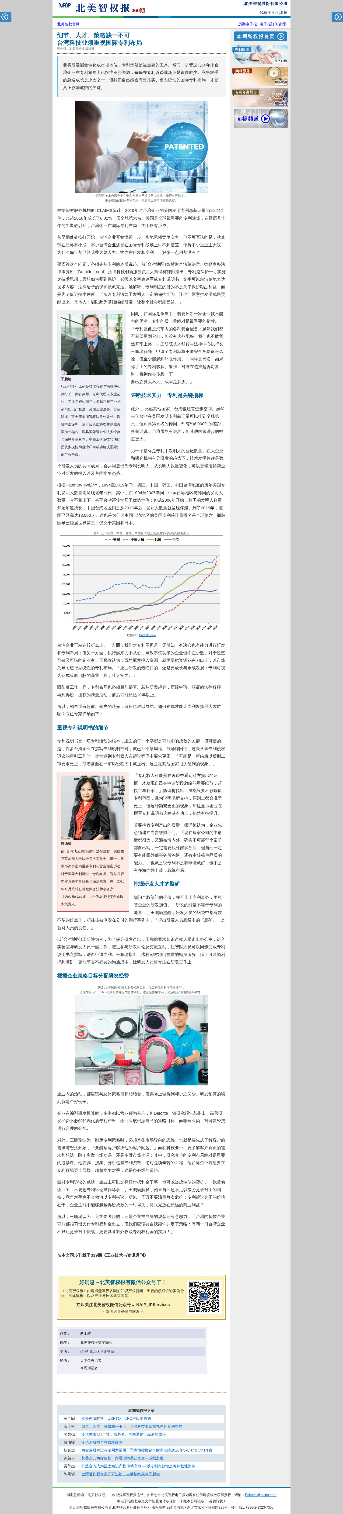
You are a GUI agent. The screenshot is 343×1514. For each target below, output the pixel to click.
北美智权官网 (68, 24)
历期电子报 (247, 24)
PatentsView (147, 635)
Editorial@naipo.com (260, 1495)
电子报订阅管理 (273, 24)
